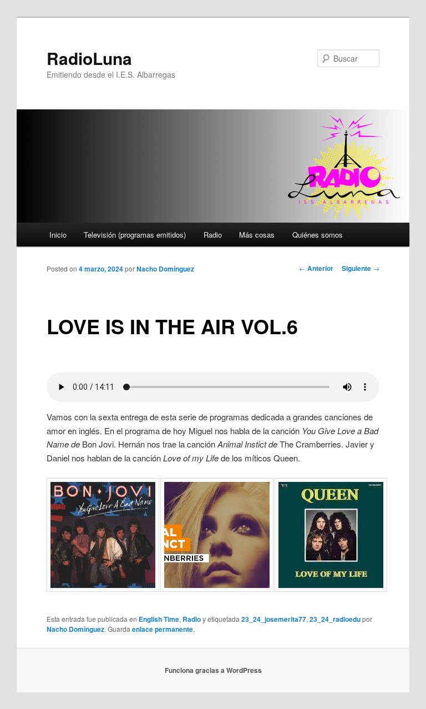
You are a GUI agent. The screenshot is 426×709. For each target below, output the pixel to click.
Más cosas (257, 234)
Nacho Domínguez (165, 269)
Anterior (316, 268)
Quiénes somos (317, 234)
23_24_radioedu (335, 619)
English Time (159, 619)
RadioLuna (89, 58)
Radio (213, 234)
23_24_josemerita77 (273, 619)
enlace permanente (162, 629)
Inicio (58, 234)
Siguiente (360, 268)
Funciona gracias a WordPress (213, 670)
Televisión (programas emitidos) (135, 234)
